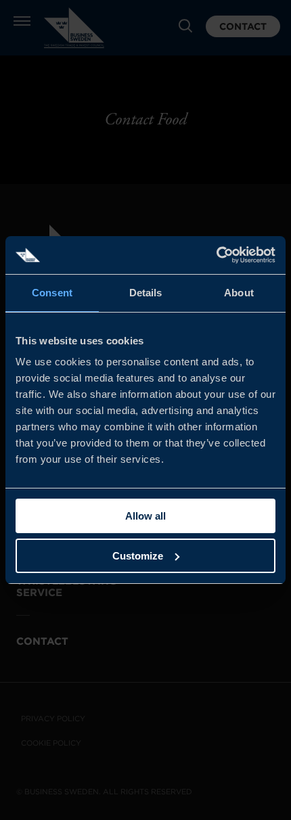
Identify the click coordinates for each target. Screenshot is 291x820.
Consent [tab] (52, 292)
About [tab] (239, 292)
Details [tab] (145, 292)
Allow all (145, 516)
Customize (137, 556)
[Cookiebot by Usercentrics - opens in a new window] (216, 255)
